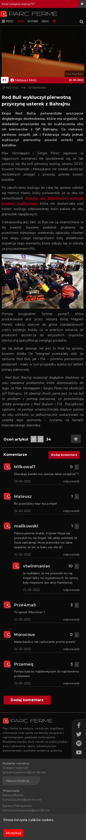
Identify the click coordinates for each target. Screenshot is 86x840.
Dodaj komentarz (64, 454)
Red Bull (12, 88)
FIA (23, 88)
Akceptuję (13, 832)
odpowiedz (71, 481)
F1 (4, 80)
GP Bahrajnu (37, 88)
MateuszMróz (26, 80)
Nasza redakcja (17, 780)
